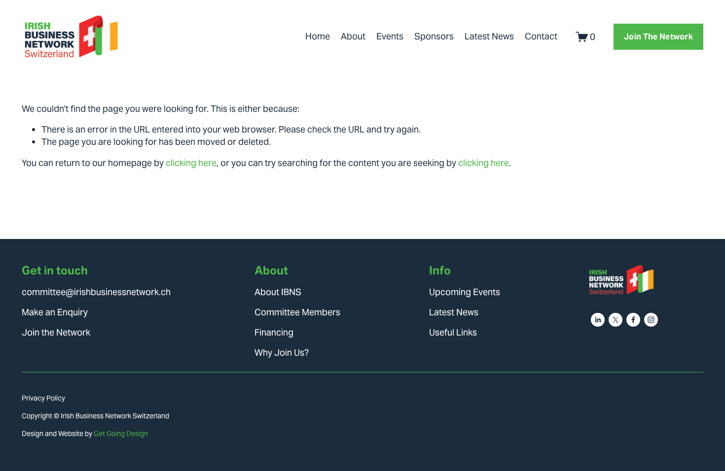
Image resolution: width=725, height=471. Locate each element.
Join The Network (658, 37)
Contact (541, 36)
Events (389, 36)
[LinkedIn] (598, 320)
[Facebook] (633, 320)
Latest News (489, 36)
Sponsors (434, 36)
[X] (615, 320)
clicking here (191, 162)
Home (317, 36)
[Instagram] (651, 320)
